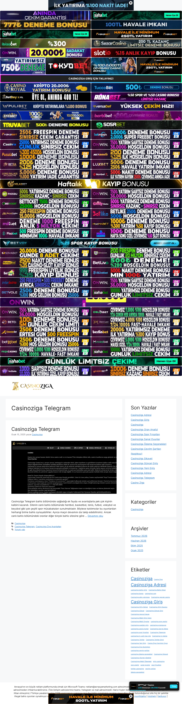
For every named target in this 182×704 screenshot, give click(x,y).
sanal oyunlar (145, 665)
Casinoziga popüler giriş (140, 625)
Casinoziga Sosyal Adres (159, 629)
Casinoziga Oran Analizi (144, 429)
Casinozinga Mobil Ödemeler (141, 661)
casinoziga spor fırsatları (140, 632)
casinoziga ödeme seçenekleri (142, 654)
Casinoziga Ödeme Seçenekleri (148, 444)
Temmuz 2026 (139, 536)
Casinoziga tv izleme (159, 636)
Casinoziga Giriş (140, 419)
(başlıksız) (136, 453)
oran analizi (135, 665)
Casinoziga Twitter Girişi (155, 640)
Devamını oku (95, 516)
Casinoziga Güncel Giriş (144, 463)
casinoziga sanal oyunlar (140, 629)
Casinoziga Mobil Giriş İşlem (141, 618)
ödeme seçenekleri (137, 672)
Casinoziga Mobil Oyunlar (140, 621)
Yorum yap (20, 529)
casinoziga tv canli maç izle (141, 636)
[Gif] (91, 183)
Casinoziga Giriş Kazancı (158, 607)
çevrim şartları (150, 669)
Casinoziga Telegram (35, 429)
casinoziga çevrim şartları (140, 650)
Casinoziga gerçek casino (160, 597)
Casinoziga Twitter (137, 640)
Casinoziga (20, 523)
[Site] (45, 134)
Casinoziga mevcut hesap (140, 614)
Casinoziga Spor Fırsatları (145, 434)
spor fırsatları (156, 665)
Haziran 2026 (138, 540)
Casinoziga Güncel (137, 611)
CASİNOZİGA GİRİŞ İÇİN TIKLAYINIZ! (91, 78)
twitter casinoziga (137, 669)
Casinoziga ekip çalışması (140, 597)
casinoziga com (150, 593)
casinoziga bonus (137, 593)
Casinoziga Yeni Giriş (143, 468)
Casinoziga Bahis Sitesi (157, 590)
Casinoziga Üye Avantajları (48, 526)
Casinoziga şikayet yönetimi (141, 658)
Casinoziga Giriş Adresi (139, 607)
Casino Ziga (137, 482)
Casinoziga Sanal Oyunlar (145, 439)
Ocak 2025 (137, 550)
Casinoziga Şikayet (141, 458)
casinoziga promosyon (158, 625)
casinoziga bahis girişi (139, 590)
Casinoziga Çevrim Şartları (146, 448)
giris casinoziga (159, 661)
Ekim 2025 (137, 545)
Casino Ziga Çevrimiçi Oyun (158, 643)
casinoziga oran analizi (159, 621)
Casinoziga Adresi (141, 415)
